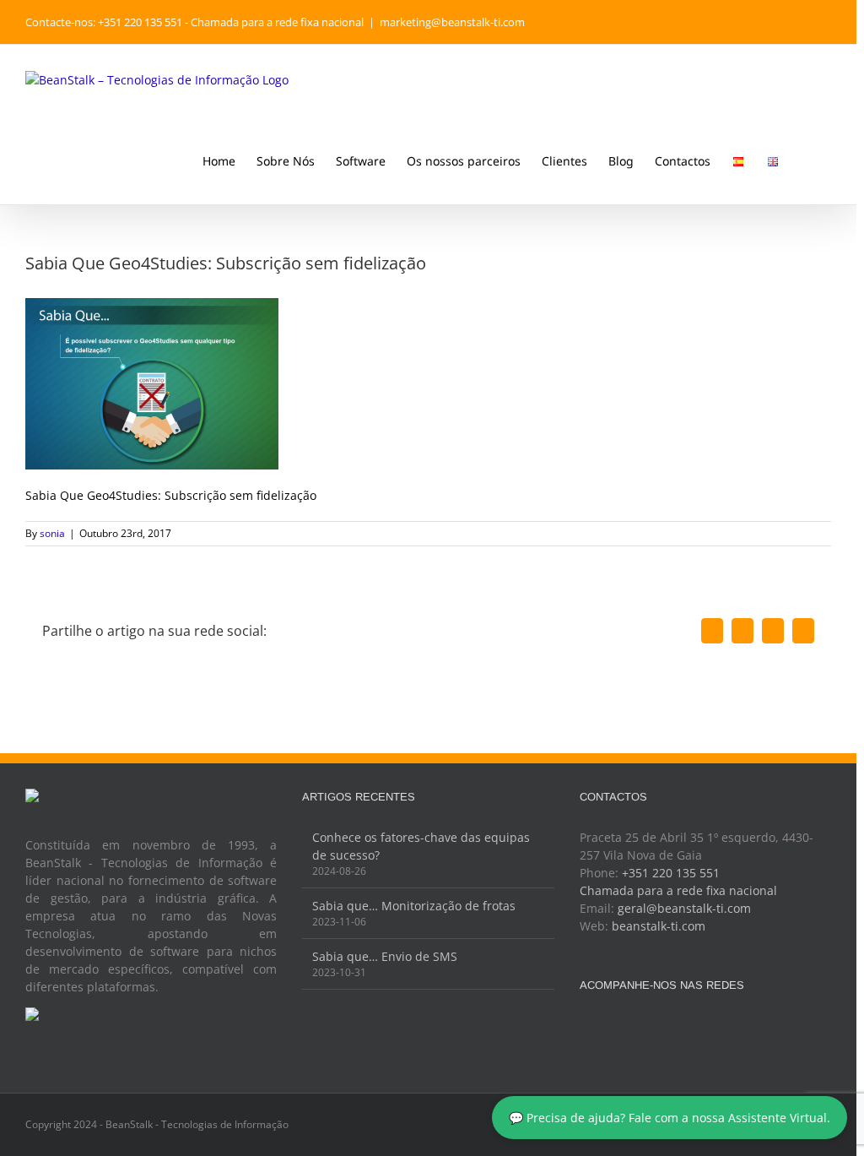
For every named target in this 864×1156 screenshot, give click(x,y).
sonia (52, 533)
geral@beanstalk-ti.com (684, 908)
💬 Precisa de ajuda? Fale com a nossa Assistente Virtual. (669, 1118)
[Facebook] (671, 1027)
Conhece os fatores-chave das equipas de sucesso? (421, 846)
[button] (805, 159)
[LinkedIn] (739, 1027)
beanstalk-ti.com (658, 926)
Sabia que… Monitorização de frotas (414, 906)
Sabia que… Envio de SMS (384, 956)
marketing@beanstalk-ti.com (452, 22)
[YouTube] (716, 1027)
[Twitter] (693, 1027)
